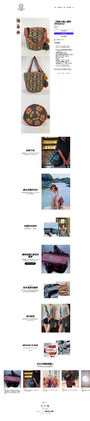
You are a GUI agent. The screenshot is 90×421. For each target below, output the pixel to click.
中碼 (66, 60)
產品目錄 (60, 7)
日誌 (64, 7)
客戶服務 (69, 7)
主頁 (55, 7)
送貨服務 (58, 39)
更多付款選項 (64, 36)
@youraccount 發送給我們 (46, 366)
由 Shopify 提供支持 (48, 413)
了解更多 (65, 52)
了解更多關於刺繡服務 (30, 263)
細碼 (68, 60)
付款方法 (62, 39)
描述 (55, 39)
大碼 (63, 60)
